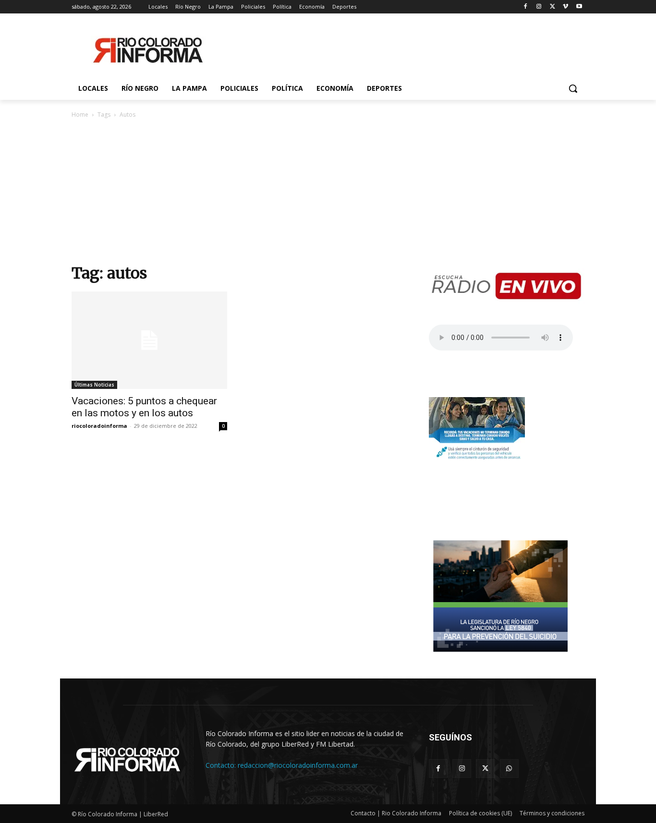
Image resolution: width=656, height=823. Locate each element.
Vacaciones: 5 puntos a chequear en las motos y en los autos (144, 407)
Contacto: (222, 765)
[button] (572, 88)
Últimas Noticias (94, 384)
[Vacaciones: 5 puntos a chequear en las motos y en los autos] (149, 340)
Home (80, 114)
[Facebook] (525, 6)
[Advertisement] (328, 191)
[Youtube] (578, 6)
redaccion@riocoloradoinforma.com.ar (298, 765)
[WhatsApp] (509, 768)
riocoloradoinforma (99, 425)
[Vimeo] (565, 6)
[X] (552, 6)
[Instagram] (539, 6)
